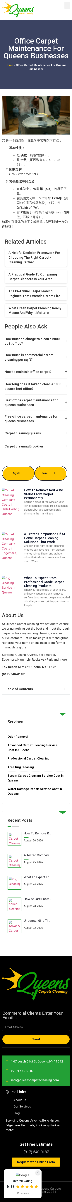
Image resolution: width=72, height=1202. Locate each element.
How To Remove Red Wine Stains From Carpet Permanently (43, 494)
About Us (13, 615)
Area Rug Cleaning (21, 767)
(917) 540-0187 (36, 1152)
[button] (67, 5)
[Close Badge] (38, 1172)
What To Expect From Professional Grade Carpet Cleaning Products (44, 582)
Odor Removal (18, 736)
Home (9, 65)
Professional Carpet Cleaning (28, 758)
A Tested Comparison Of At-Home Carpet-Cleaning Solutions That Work (45, 538)
